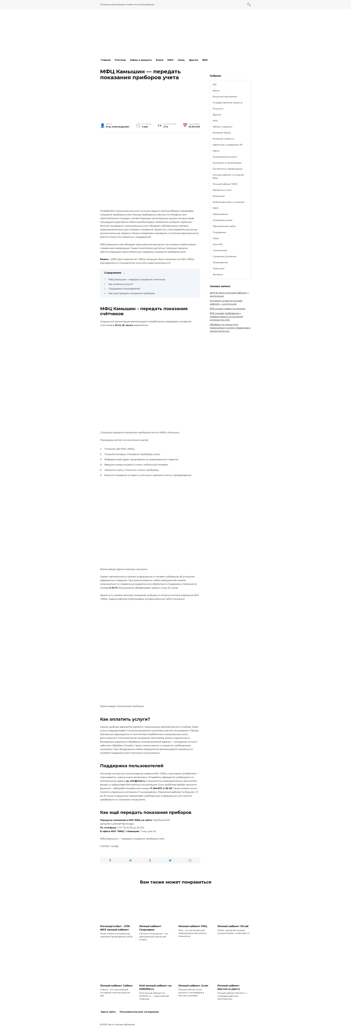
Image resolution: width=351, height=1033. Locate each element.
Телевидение (220, 262)
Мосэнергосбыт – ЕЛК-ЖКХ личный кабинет (115, 928)
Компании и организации (227, 162)
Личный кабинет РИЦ (192, 926)
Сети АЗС (218, 244)
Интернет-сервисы (223, 138)
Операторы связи (222, 220)
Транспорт (218, 268)
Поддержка (219, 232)
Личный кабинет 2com (193, 985)
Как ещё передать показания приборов (131, 293)
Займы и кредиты (141, 60)
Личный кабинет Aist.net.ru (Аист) (228, 987)
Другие (193, 60)
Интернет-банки (222, 132)
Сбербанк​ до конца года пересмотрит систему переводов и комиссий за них (230, 327)
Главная (106, 60)
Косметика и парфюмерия (227, 169)
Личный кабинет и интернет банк (228, 176)
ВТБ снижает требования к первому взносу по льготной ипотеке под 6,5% (226, 316)
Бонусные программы (225, 96)
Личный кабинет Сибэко (116, 985)
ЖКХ (205, 60)
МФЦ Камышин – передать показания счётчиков (136, 279)
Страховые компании (225, 256)
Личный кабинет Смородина (150, 928)
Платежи (120, 60)
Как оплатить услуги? (120, 284)
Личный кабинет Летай (232, 926)
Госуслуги (218, 108)
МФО (170, 60)
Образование (220, 214)
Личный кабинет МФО (225, 184)
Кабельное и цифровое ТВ (227, 144)
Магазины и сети (222, 190)
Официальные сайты (224, 226)
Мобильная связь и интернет (229, 202)
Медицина (219, 196)
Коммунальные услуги (225, 156)
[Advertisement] (175, 32)
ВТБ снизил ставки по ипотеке (227, 308)
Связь (181, 60)
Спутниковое (220, 250)
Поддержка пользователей (124, 288)
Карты (216, 150)
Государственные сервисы (228, 102)
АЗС (215, 84)
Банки (159, 60)
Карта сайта (108, 1012)
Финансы (218, 274)
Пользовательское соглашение (139, 1012)
